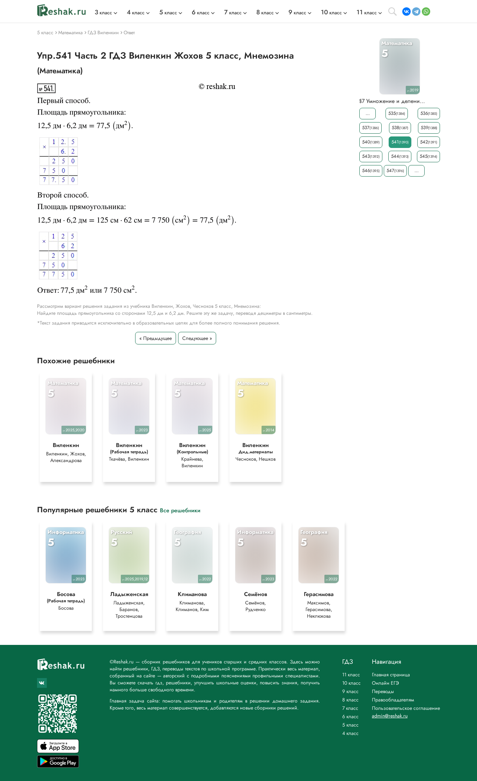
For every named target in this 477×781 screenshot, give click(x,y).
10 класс (351, 682)
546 (371, 170)
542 (428, 142)
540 (371, 142)
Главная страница (391, 674)
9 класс (350, 691)
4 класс (350, 733)
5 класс (350, 724)
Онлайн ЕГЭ (385, 682)
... (368, 113)
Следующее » (197, 338)
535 (396, 113)
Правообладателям (393, 699)
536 (428, 113)
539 (429, 127)
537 (370, 127)
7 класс (350, 708)
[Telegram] (416, 11)
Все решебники (180, 510)
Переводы (383, 691)
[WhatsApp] (426, 11)
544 (400, 156)
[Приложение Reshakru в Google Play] (58, 766)
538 (400, 127)
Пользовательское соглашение (406, 708)
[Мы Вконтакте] (42, 683)
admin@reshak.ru (390, 715)
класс (103, 12)
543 (371, 156)
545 (428, 156)
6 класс (350, 716)
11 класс (351, 674)
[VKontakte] (406, 11)
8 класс (350, 699)
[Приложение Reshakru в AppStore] (58, 751)
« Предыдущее (155, 338)
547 (395, 170)
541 (400, 142)
